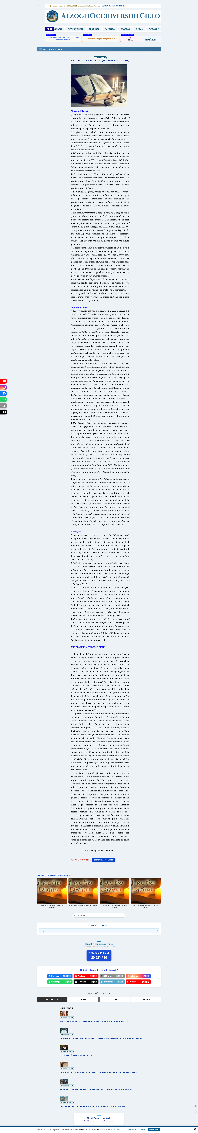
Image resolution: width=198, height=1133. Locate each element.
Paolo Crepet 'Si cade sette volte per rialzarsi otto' (94, 1021)
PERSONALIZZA (132, 1129)
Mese (83, 999)
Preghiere (66, 29)
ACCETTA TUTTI (153, 1129)
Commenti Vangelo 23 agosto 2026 (101, 39)
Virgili (140, 29)
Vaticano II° (126, 29)
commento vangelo (103, 860)
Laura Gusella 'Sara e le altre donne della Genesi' (92, 1106)
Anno (114, 999)
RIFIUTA (143, 1129)
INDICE (49, 29)
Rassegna (82, 29)
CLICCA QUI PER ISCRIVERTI (92, 6)
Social (112, 29)
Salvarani (98, 29)
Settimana (52, 999)
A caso (152, 29)
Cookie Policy (115, 1130)
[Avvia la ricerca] (75, 915)
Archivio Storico (99, 926)
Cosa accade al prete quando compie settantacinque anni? (63, 39)
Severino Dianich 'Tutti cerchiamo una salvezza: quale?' (96, 1089)
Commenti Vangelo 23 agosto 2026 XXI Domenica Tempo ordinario (101, 1038)
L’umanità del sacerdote (76, 1055)
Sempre (146, 999)
